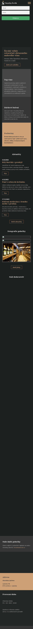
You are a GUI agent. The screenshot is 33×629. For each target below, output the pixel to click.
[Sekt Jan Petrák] (16, 346)
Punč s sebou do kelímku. (13, 182)
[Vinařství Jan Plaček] (16, 285)
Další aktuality (16, 222)
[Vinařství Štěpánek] (16, 316)
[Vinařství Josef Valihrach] (16, 308)
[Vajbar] (16, 300)
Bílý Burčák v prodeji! (12, 162)
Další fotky (16, 267)
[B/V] (16, 323)
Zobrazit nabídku (12, 65)
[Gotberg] (16, 354)
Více (5, 173)
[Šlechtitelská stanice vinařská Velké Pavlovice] (16, 331)
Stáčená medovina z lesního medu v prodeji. (14, 203)
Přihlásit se (16, 18)
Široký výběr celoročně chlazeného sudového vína (15, 53)
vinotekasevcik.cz (19, 547)
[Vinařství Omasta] (16, 339)
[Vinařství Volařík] (16, 293)
